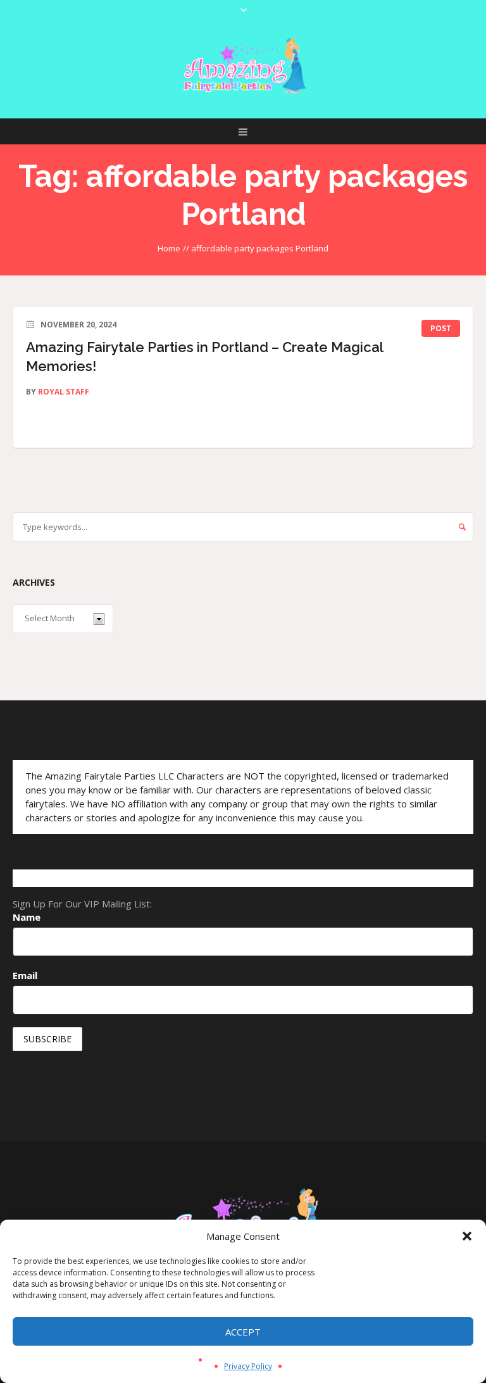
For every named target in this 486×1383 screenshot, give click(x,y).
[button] (467, 1236)
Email (25, 975)
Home (169, 248)
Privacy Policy (248, 1366)
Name (26, 917)
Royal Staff (63, 391)
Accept (243, 1331)
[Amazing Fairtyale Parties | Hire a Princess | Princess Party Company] (243, 66)
